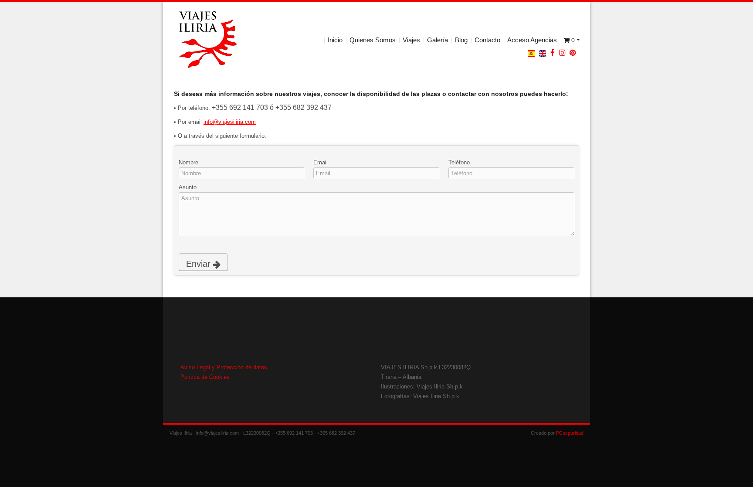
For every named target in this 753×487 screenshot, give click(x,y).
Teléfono (459, 162)
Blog (461, 40)
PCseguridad (569, 433)
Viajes (411, 40)
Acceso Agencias (532, 40)
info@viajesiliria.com (230, 122)
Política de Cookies (205, 377)
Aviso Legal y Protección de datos (223, 367)
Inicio (335, 40)
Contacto (487, 40)
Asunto (188, 187)
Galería (437, 40)
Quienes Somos (372, 40)
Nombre (188, 162)
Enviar (199, 264)
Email (320, 162)
